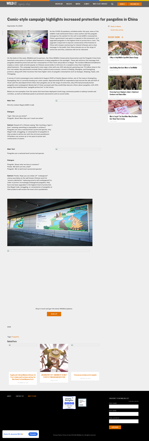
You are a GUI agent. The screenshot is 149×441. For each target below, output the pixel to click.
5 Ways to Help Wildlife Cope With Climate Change (124, 57)
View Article (125, 48)
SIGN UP (54, 314)
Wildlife (69, 4)
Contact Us (20, 396)
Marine (78, 4)
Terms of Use (67, 435)
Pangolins (15, 337)
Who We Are (59, 4)
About (9, 396)
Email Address (114, 418)
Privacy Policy (57, 435)
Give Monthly (134, 4)
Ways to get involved (100, 4)
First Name (113, 403)
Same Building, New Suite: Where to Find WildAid (123, 68)
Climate (86, 4)
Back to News (116, 26)
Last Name (112, 410)
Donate (122, 4)
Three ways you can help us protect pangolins (85, 375)
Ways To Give (32, 396)
